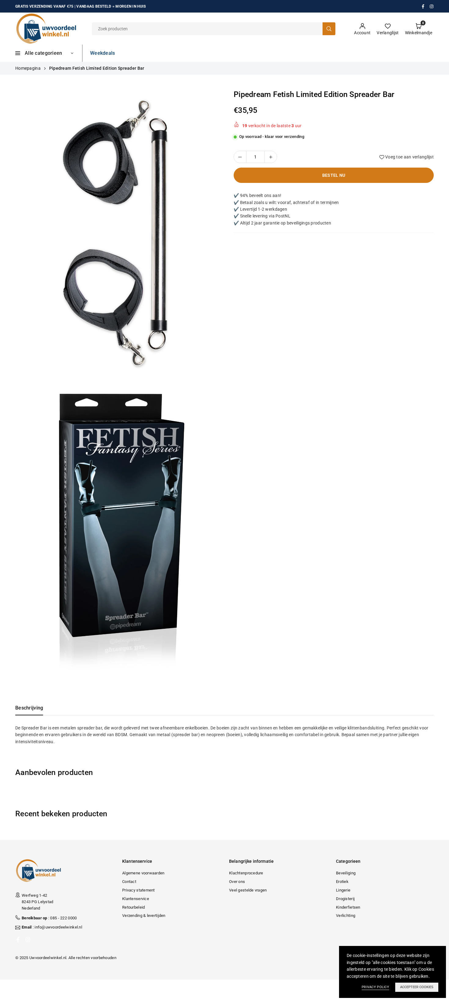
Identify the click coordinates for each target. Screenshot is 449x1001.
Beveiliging (346, 873)
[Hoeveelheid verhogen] (271, 157)
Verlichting (345, 915)
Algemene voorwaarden (143, 873)
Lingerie (343, 890)
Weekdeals (102, 53)
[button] (418, 28)
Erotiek (342, 881)
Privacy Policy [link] (375, 987)
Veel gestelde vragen (248, 890)
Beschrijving (29, 708)
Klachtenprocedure (246, 873)
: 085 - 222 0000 (49, 918)
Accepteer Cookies (416, 987)
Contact (129, 881)
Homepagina (28, 68)
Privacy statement (138, 890)
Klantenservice (135, 898)
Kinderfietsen (348, 907)
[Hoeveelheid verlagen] (240, 157)
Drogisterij (345, 898)
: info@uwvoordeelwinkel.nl (52, 927)
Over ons (237, 881)
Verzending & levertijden (144, 915)
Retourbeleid (133, 907)
